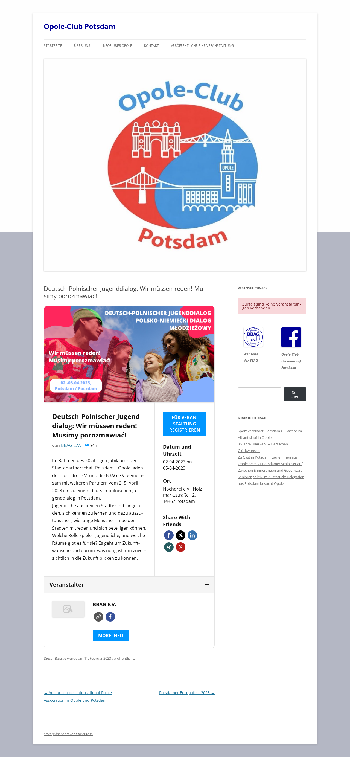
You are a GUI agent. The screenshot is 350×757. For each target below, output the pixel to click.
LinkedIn (192, 535)
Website (98, 617)
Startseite (53, 45)
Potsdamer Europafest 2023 (187, 692)
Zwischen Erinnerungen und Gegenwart (270, 470)
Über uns (82, 45)
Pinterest (180, 547)
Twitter (180, 535)
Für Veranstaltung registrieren (184, 423)
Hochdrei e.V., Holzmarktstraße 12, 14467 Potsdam (183, 495)
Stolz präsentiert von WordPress (68, 734)
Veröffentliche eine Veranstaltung (202, 45)
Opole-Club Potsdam (80, 26)
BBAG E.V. (71, 445)
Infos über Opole (117, 45)
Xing (169, 547)
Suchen (295, 394)
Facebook (169, 535)
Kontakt (151, 45)
